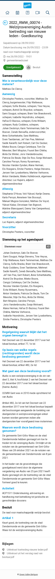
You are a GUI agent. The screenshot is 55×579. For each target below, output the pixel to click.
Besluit (36, 67)
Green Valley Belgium (28, 574)
